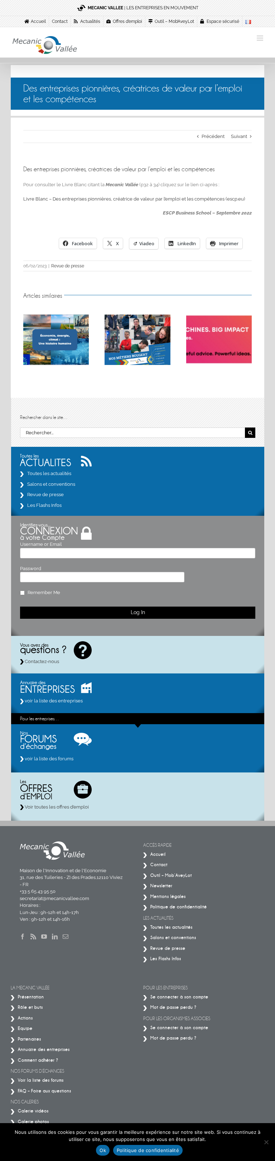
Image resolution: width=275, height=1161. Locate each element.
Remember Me (44, 592)
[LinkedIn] (55, 936)
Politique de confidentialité (148, 1150)
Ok (103, 1150)
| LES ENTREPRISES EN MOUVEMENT (143, 7)
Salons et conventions (51, 484)
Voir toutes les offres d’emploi (56, 807)
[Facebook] (22, 936)
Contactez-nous (41, 661)
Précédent (213, 136)
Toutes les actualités (49, 473)
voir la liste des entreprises (53, 700)
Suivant (239, 136)
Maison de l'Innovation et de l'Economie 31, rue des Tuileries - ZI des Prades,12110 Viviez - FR (71, 877)
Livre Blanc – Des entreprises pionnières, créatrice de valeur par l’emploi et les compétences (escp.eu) (134, 199)
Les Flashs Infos (44, 505)
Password (30, 568)
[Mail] (65, 936)
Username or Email (41, 544)
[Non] (266, 1142)
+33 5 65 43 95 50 (38, 891)
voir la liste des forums (48, 758)
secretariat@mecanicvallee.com (54, 898)
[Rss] (33, 936)
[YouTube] (44, 936)
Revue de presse (67, 265)
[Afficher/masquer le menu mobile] (260, 38)
